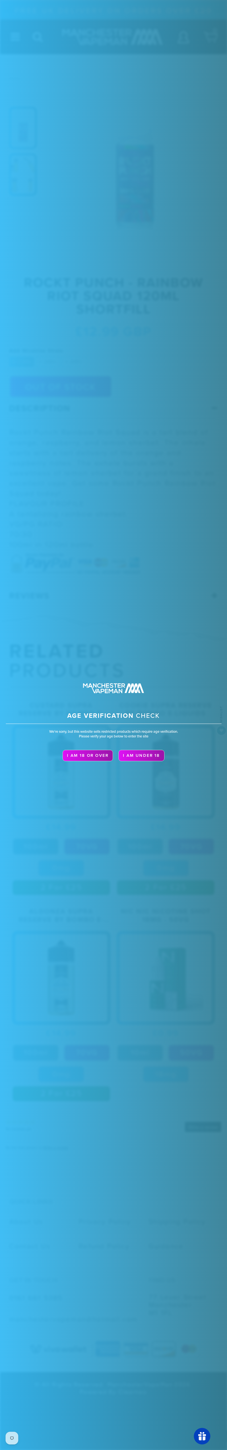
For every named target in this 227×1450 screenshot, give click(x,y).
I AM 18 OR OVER (88, 755)
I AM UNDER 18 (141, 755)
